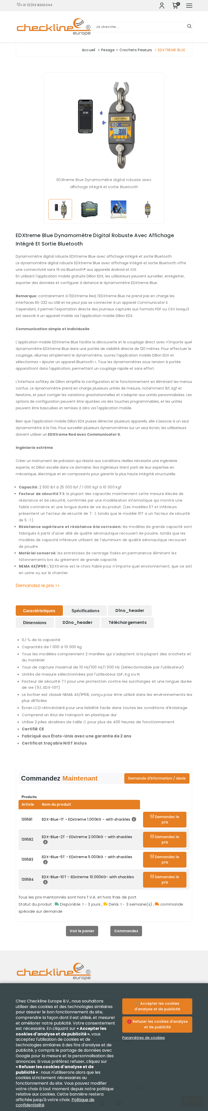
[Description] (133, 819)
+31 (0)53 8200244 (36, 5)
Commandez (126, 930)
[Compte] (162, 6)
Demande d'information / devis (157, 778)
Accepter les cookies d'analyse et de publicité (157, 1006)
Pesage (108, 49)
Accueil (88, 49)
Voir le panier (82, 930)
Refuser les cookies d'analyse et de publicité (160, 1024)
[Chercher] (189, 27)
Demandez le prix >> (38, 586)
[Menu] (189, 6)
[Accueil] (104, 975)
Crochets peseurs (135, 49)
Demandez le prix (166, 819)
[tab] (39, 610)
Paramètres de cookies (143, 1037)
